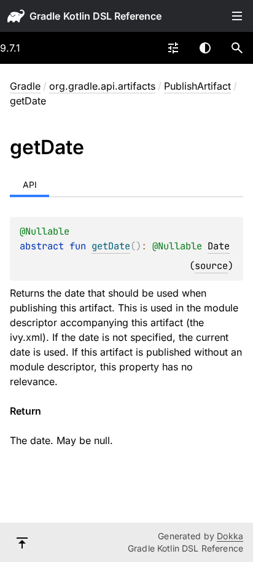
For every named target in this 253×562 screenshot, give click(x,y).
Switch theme (205, 48)
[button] (237, 48)
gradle (44, 16)
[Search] (237, 48)
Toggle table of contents (237, 16)
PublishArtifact (197, 86)
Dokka (230, 536)
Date (219, 246)
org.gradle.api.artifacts (102, 86)
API (30, 184)
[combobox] (173, 48)
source (211, 265)
